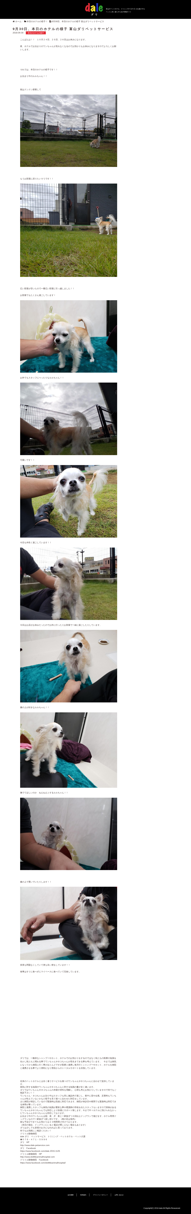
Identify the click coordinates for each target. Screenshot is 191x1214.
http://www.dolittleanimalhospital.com (37, 1157)
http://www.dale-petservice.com (35, 1145)
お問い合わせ (119, 1195)
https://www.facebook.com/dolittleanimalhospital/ (43, 1163)
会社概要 (71, 1195)
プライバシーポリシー (100, 1195)
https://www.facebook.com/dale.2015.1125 (40, 1151)
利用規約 (83, 1195)
